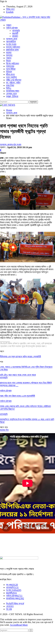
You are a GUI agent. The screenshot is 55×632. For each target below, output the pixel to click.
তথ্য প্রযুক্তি (11, 77)
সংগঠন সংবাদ (11, 44)
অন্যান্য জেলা (11, 38)
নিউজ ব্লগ (10, 9)
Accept (13, 625)
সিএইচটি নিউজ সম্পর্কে (15, 603)
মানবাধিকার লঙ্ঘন (12, 91)
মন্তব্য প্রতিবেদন (13, 47)
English (9, 12)
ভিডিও (8, 88)
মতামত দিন (4, 430)
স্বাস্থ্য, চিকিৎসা (12, 96)
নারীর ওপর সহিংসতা (13, 80)
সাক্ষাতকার (10, 66)
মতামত (8, 52)
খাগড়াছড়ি (16, 30)
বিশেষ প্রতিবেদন (12, 63)
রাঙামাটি (15, 33)
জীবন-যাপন (10, 74)
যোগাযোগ (10, 606)
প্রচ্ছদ (8, 25)
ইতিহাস (9, 71)
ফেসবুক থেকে (11, 93)
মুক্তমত (9, 55)
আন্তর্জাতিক (11, 41)
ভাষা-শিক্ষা (10, 85)
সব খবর (12, 584)
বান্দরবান (15, 36)
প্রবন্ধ (8, 58)
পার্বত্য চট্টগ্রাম (12, 28)
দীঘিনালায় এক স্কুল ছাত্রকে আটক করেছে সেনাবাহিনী (20, 356)
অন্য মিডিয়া (10, 69)
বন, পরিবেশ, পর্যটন (13, 82)
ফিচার (8, 60)
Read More (22, 625)
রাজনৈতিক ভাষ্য (12, 49)
